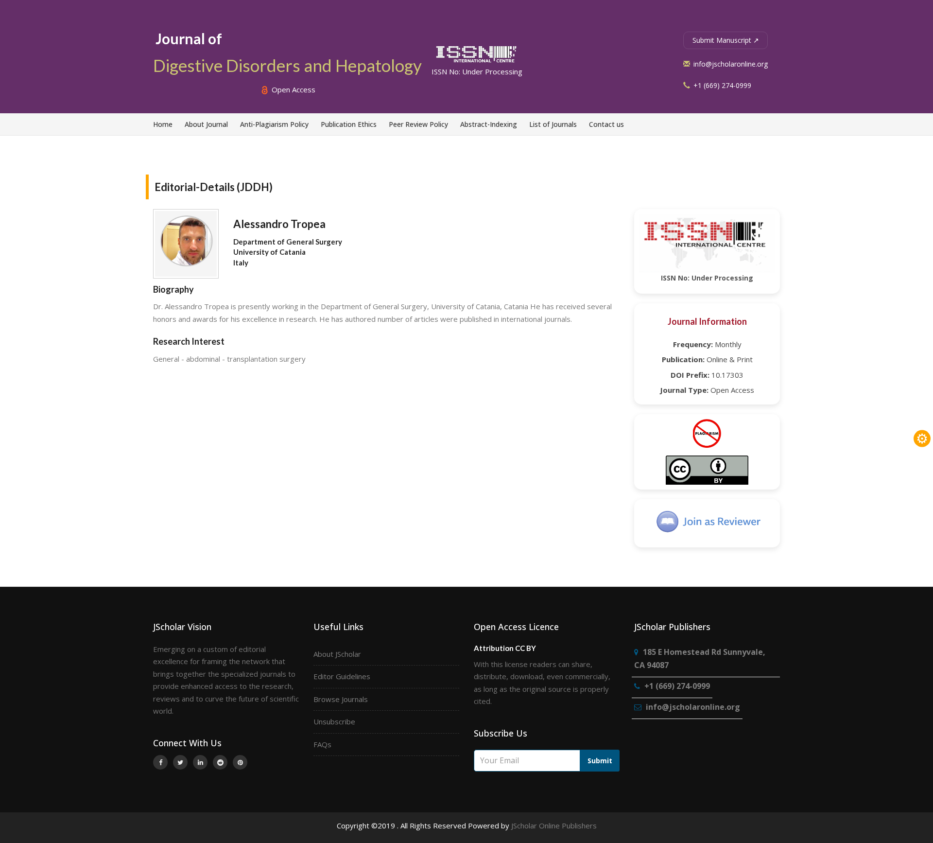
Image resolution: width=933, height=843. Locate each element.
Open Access (292, 89)
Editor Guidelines (341, 676)
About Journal (206, 124)
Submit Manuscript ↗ (725, 40)
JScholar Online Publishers (554, 825)
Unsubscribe (334, 721)
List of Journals (553, 124)
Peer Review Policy (418, 124)
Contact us (606, 124)
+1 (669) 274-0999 (721, 85)
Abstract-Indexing (488, 124)
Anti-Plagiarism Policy (274, 124)
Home (163, 124)
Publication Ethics (349, 124)
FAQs (322, 744)
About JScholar (337, 654)
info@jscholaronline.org (729, 64)
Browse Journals (340, 699)
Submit (599, 760)
